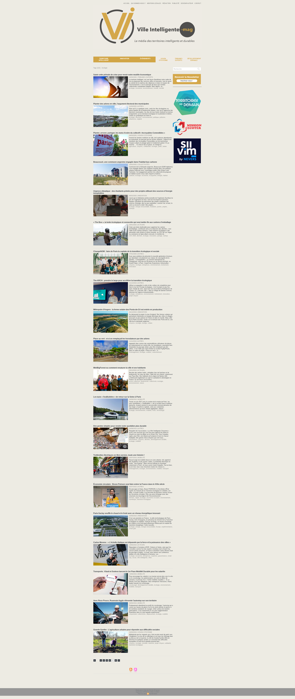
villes (150, 557)
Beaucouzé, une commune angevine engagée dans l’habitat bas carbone (125, 162)
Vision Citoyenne (163, 59)
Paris (154, 410)
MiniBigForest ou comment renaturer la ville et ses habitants (119, 368)
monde (156, 88)
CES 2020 (132, 236)
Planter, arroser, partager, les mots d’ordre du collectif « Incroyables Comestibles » (129, 133)
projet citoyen (133, 296)
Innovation (124, 58)
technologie (160, 410)
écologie (132, 88)
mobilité (148, 410)
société (161, 88)
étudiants (153, 207)
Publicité (176, 3)
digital (137, 498)
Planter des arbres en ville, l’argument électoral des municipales (121, 104)
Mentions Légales (154, 3)
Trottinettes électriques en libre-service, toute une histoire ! (119, 455)
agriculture (132, 146)
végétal (139, 119)
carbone (131, 175)
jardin (160, 146)
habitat (165, 175)
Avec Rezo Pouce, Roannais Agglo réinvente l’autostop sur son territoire (125, 601)
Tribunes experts (178, 59)
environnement (148, 88)
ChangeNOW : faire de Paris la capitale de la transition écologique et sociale (126, 251)
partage (159, 236)
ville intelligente (142, 557)
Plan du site (142, 693)
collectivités (142, 614)
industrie (151, 643)
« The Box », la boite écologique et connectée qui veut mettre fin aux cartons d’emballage (132, 222)
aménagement (134, 468)
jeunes (159, 207)
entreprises (145, 265)
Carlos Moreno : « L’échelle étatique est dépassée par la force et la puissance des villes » (132, 542)
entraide (144, 643)
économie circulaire (153, 498)
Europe (158, 527)
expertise (154, 556)
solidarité (168, 643)
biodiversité (144, 381)
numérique (132, 499)
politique (156, 117)
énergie (159, 175)
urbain (165, 146)
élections (139, 117)
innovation (152, 236)
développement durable (158, 439)
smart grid (132, 528)
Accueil (126, 3)
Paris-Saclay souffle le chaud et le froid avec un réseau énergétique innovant (126, 513)
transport (166, 468)
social (134, 557)
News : (2, 55)
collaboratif (147, 146)
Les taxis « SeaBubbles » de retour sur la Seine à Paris (117, 397)
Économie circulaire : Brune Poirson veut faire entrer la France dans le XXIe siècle (129, 484)
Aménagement (134, 352)
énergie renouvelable (142, 207)
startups (131, 208)
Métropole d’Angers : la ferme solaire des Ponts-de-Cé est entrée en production (127, 310)
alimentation (133, 439)
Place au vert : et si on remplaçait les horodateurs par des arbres (121, 339)
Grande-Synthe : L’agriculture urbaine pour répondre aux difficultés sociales (126, 630)
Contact (198, 3)
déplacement (151, 614)
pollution (162, 117)
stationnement (157, 352)
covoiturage (133, 585)
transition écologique (144, 499)
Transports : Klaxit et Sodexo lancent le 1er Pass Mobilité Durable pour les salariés (129, 571)
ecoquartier (152, 175)
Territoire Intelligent (104, 59)
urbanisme (132, 119)
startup (165, 236)
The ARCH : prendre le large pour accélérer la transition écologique (122, 280)
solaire (150, 323)
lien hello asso (194, 685)
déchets (139, 236)
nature (142, 383)
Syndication (153, 693)
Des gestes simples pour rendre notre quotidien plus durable (119, 426)
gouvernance (162, 556)
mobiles (148, 352)
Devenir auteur (187, 3)
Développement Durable (194, 59)
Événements (145, 58)
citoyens (140, 146)
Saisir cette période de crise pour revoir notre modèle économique (122, 75)
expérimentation (167, 527)
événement (164, 265)
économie (139, 88)
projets (164, 207)
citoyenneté (133, 614)
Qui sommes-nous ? (138, 3)
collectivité (152, 381)
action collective (134, 381)
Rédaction (166, 3)
